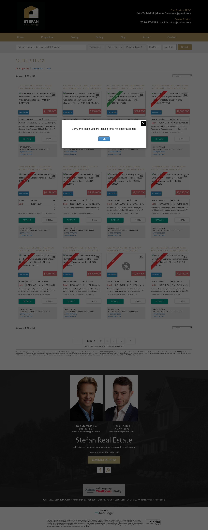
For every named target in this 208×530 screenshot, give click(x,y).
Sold (49, 68)
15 (120, 341)
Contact (171, 37)
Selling (99, 37)
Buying (74, 37)
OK (104, 139)
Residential (37, 68)
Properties (47, 37)
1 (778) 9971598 (26, 152)
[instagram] (108, 470)
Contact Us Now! (104, 459)
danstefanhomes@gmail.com (173, 13)
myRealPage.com (104, 513)
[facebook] (100, 470)
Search (184, 47)
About (146, 37)
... (113, 341)
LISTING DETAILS (27, 139)
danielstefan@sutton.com (175, 22)
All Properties (22, 68)
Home (20, 37)
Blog (123, 37)
